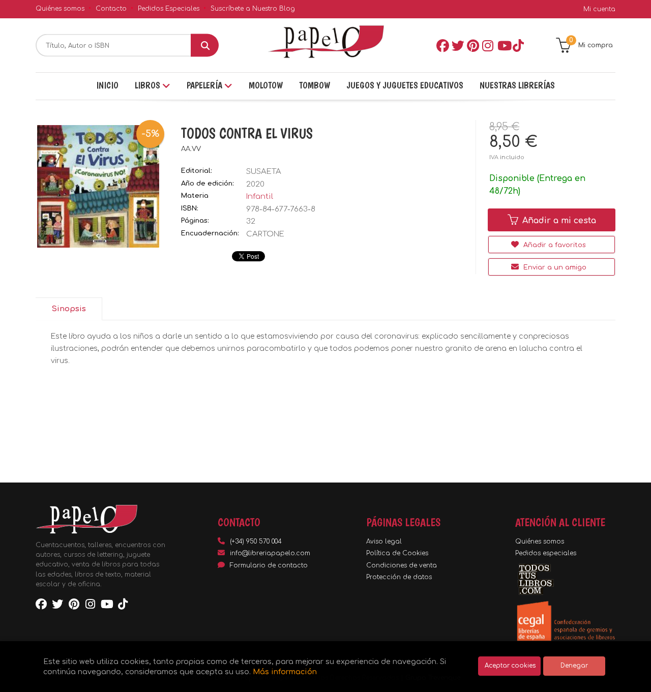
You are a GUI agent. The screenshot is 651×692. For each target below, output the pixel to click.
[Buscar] (205, 45)
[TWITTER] (457, 45)
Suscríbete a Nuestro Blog (253, 8)
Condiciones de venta (401, 565)
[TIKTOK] (518, 45)
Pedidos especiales (545, 553)
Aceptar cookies (510, 666)
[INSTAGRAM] (487, 45)
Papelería (205, 85)
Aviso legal (384, 541)
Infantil (259, 196)
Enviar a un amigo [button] (553, 267)
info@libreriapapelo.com (270, 553)
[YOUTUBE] (503, 45)
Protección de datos (399, 577)
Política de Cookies (397, 553)
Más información (285, 672)
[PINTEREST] (472, 45)
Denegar (574, 666)
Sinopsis (68, 309)
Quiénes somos (60, 8)
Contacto (111, 8)
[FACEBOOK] (442, 45)
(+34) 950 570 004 (256, 541)
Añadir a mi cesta (558, 220)
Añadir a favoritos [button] (553, 245)
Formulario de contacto (269, 565)
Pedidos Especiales (168, 8)
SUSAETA (263, 171)
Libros (148, 85)
